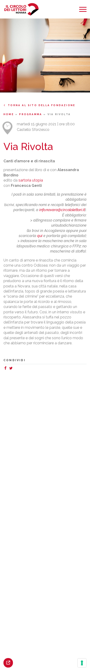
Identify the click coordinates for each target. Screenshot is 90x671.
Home (9, 114)
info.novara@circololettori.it (62, 210)
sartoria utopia (30, 180)
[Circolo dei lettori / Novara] (21, 9)
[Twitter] (12, 368)
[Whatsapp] (15, 368)
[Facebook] (6, 368)
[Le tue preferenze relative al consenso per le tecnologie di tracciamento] (82, 663)
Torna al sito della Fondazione (41, 105)
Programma (31, 114)
